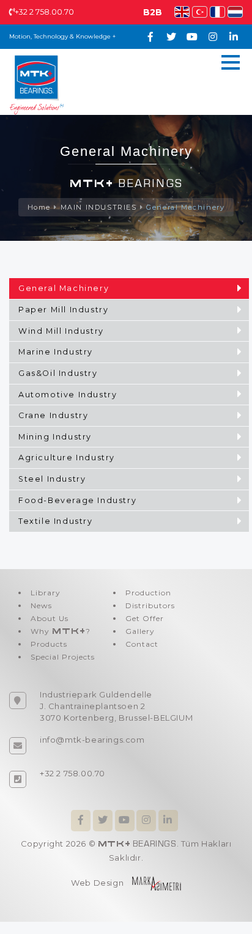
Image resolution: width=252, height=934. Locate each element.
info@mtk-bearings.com (92, 740)
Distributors (150, 605)
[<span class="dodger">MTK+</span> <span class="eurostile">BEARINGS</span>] (36, 83)
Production (148, 592)
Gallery (140, 631)
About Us (50, 618)
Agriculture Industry (66, 457)
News (41, 605)
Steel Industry (52, 479)
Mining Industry (55, 436)
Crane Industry (53, 415)
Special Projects (63, 656)
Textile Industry (55, 521)
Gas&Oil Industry (58, 373)
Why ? (61, 631)
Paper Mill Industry (63, 309)
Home (39, 207)
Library (46, 592)
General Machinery (185, 207)
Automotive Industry (67, 394)
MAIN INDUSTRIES (99, 207)
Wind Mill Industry (61, 331)
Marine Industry (55, 351)
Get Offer (144, 618)
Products (49, 644)
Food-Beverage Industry (77, 500)
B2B (152, 12)
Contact (141, 644)
